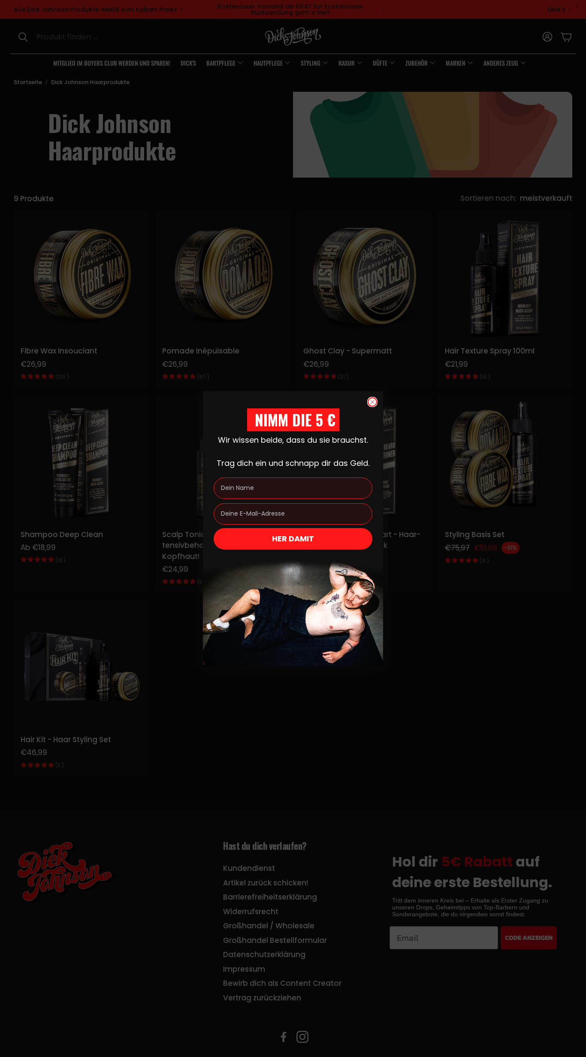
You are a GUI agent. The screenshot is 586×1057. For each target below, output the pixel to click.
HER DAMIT (293, 538)
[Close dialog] (372, 402)
